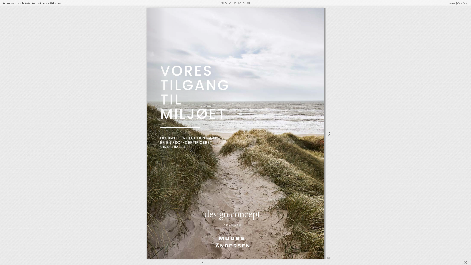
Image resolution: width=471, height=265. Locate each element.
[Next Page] (329, 133)
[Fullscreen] (465, 262)
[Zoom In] (244, 3)
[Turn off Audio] (235, 3)
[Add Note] (329, 258)
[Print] (239, 3)
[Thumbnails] (222, 3)
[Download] (230, 3)
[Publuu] (455, 2)
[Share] (226, 3)
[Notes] (248, 3)
